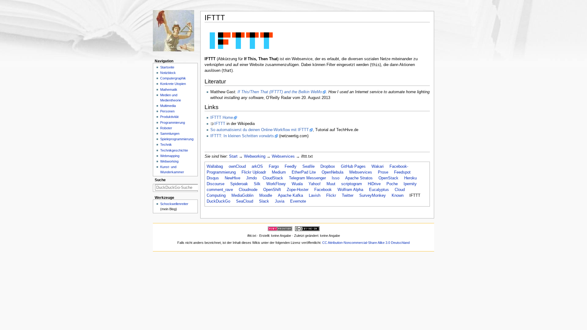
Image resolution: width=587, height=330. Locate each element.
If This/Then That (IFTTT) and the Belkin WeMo (280, 92)
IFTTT (219, 124)
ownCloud (237, 166)
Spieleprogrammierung (177, 139)
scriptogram (351, 184)
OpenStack (388, 178)
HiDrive (374, 184)
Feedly (291, 166)
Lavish (314, 195)
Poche (392, 184)
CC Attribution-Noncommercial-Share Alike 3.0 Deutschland (366, 242)
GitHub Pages (353, 166)
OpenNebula (332, 172)
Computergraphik (173, 78)
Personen (167, 111)
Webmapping (169, 156)
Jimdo (251, 178)
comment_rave (220, 190)
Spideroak (239, 184)
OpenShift (272, 190)
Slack (264, 201)
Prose (383, 172)
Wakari (377, 166)
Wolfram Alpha (350, 190)
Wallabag (215, 166)
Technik (166, 144)
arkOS (257, 166)
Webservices (283, 156)
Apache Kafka (290, 195)
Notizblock (168, 73)
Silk (257, 184)
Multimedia (168, 106)
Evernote (298, 201)
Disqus (213, 178)
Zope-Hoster (297, 190)
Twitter (347, 195)
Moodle (265, 195)
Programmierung (172, 122)
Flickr (331, 195)
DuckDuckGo (218, 201)
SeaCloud (244, 201)
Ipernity (410, 184)
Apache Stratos (359, 178)
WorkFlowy (276, 184)
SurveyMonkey (372, 195)
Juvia (279, 201)
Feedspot (402, 172)
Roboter (166, 128)
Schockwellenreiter (174, 204)
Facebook (323, 190)
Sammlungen (169, 133)
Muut (331, 184)
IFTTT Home (221, 118)
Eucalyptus (379, 190)
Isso (335, 178)
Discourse (215, 184)
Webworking (254, 156)
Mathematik (168, 89)
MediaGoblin (242, 195)
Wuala (297, 184)
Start (233, 156)
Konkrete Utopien (173, 84)
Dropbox (327, 166)
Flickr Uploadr (254, 172)
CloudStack (273, 178)
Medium (279, 172)
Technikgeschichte (174, 150)
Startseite (167, 67)
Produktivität (169, 117)
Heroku (410, 178)
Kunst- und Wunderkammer (172, 169)
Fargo (274, 166)
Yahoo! (314, 184)
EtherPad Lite (304, 172)
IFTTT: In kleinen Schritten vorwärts (242, 136)
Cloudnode (248, 190)
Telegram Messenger (307, 178)
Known (398, 195)
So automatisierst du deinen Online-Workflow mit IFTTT (259, 130)
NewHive (232, 178)
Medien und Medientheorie (170, 97)
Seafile (308, 166)
